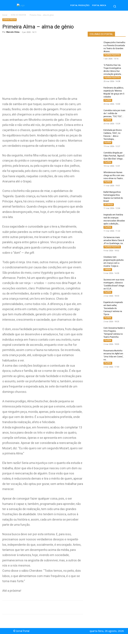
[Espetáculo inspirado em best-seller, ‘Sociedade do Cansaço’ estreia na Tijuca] (94, 305)
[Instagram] (67, 631)
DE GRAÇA (108, 204)
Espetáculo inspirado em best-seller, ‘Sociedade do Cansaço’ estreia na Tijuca (113, 308)
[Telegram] (56, 607)
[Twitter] (49, 607)
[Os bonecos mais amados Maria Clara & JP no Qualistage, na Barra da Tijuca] (94, 240)
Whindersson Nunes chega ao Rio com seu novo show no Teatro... (114, 175)
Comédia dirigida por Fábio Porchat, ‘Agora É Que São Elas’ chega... (114, 156)
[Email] (64, 607)
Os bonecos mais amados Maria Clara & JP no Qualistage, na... (114, 240)
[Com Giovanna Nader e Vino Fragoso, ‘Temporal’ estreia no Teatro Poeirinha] (94, 331)
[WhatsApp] (33, 607)
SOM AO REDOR (18, 15)
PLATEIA (107, 100)
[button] (114, 6)
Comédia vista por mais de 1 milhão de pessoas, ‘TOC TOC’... (114, 113)
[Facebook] (41, 607)
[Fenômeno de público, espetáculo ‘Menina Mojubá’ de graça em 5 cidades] (94, 91)
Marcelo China (12, 32)
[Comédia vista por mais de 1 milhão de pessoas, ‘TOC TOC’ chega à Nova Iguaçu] (94, 113)
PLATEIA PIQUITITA (112, 55)
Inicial (4, 15)
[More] (72, 607)
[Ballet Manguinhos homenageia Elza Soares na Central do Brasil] (94, 195)
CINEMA (107, 269)
